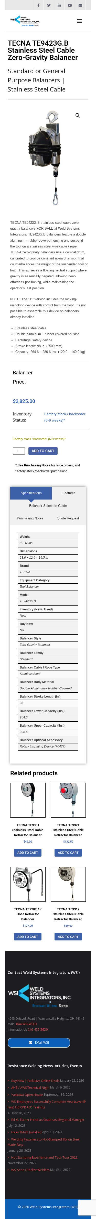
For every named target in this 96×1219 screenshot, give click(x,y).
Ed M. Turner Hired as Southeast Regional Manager (47, 1120)
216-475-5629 (38, 1029)
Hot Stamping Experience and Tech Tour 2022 (44, 1157)
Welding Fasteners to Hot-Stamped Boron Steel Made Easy (44, 1142)
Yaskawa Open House (27, 1095)
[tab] (31, 493)
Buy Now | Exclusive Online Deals (35, 1081)
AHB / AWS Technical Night (30, 1087)
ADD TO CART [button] (27, 853)
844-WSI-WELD (26, 1024)
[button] (77, 115)
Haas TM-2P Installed (26, 1132)
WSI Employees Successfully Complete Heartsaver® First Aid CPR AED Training (47, 1104)
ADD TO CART (43, 451)
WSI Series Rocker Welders (30, 1170)
